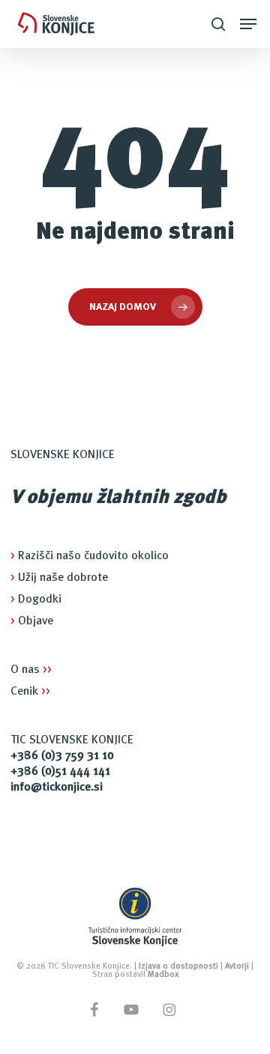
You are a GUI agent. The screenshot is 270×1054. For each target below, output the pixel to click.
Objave (31, 621)
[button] (248, 23)
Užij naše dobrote (59, 578)
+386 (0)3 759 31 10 (62, 756)
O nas (31, 670)
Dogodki (36, 600)
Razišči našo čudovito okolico (89, 556)
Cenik (30, 692)
